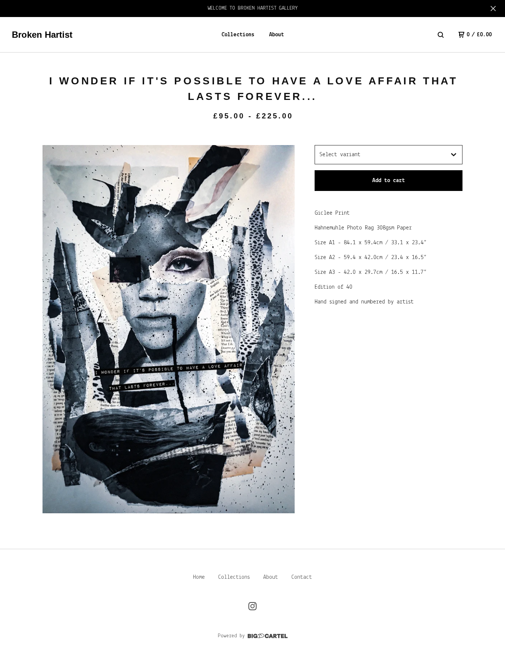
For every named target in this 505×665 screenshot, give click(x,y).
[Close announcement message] (493, 8)
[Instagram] (252, 606)
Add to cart (388, 181)
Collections (237, 35)
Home (199, 577)
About (276, 35)
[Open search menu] (440, 35)
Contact (301, 577)
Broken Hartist (42, 35)
